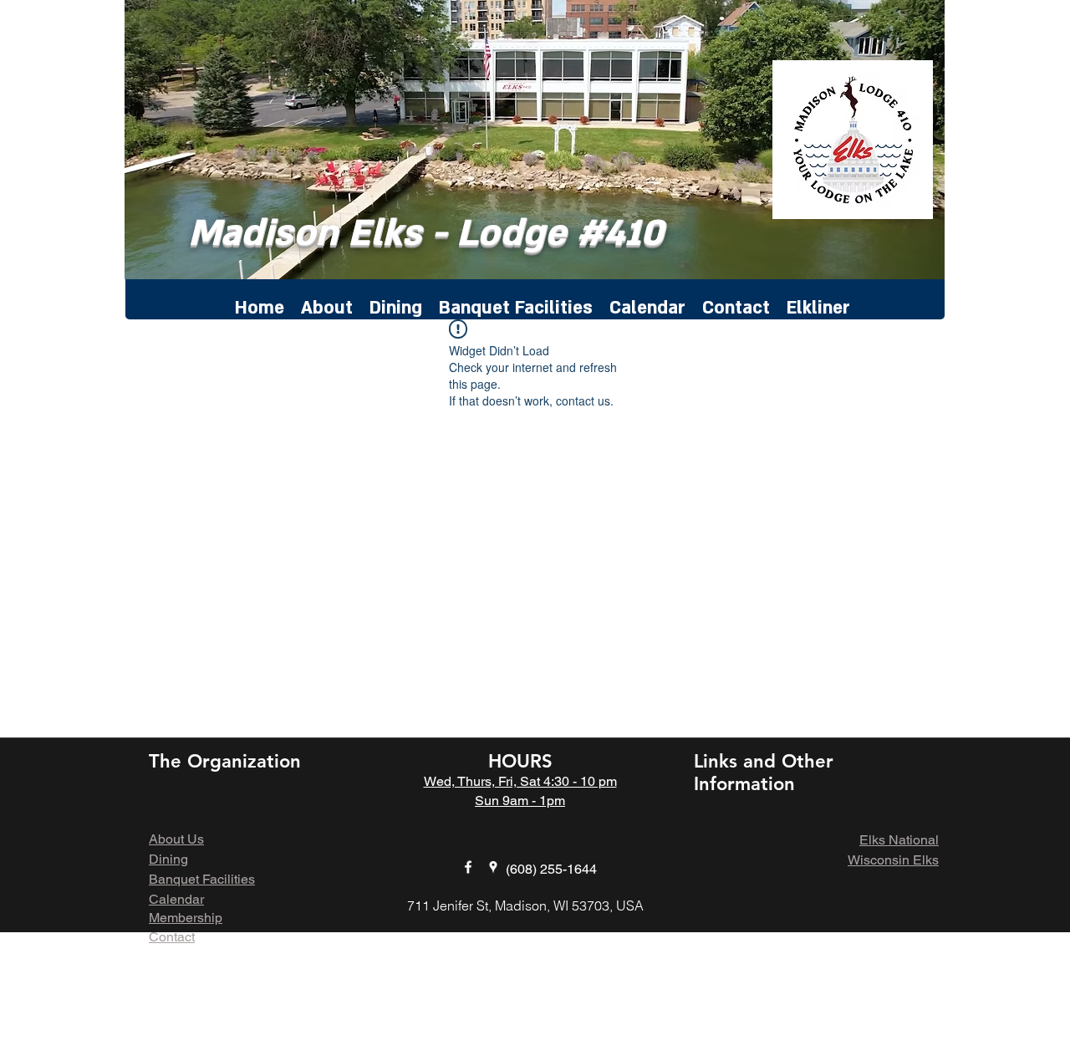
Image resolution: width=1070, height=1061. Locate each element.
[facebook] (468, 867)
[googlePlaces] (493, 867)
